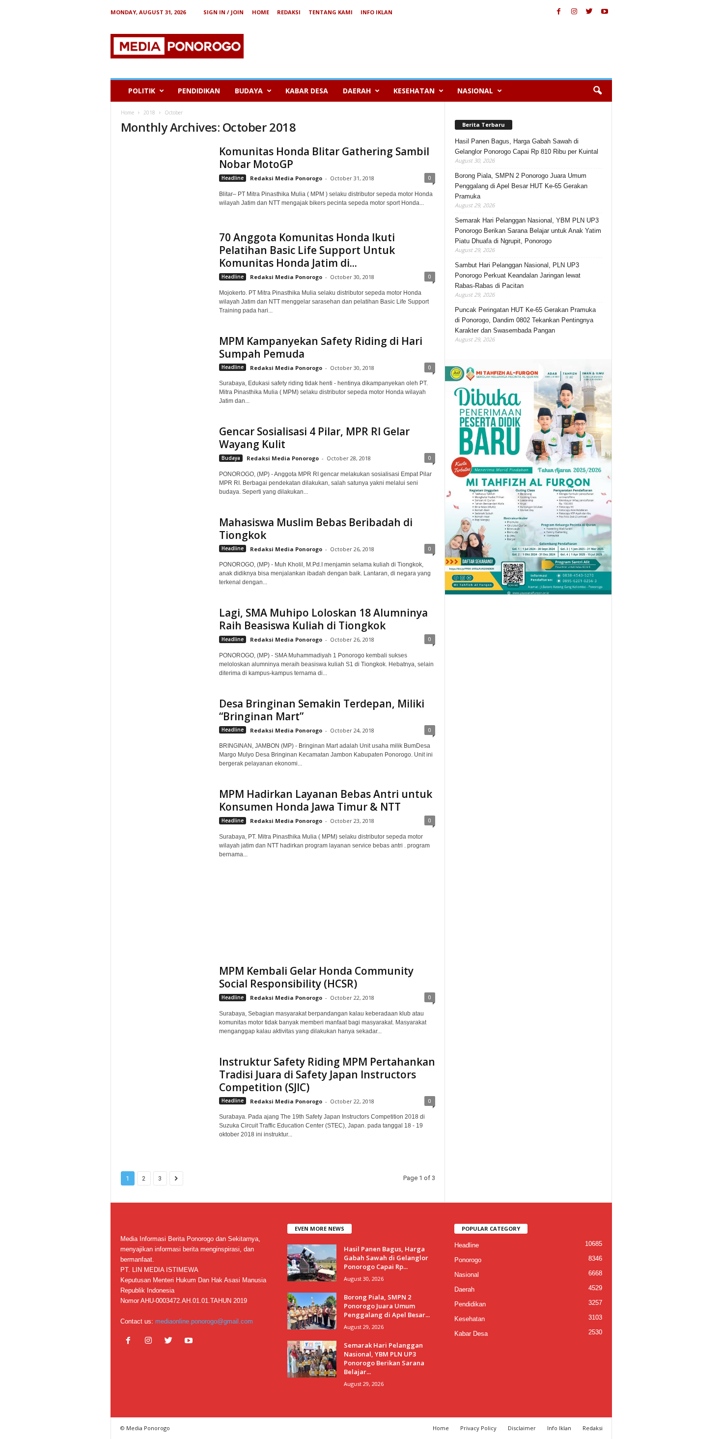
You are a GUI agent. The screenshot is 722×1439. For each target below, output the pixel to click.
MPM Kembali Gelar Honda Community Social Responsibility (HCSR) (316, 977)
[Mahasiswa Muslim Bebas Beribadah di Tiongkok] (165, 549)
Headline (233, 177)
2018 (149, 112)
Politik (141, 90)
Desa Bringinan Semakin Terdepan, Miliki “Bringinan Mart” (321, 710)
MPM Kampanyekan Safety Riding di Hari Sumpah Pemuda (320, 347)
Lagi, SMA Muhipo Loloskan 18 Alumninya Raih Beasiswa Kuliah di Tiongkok (323, 619)
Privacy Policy (478, 1428)
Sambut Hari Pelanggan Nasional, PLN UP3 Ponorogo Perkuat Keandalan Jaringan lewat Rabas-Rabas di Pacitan (518, 275)
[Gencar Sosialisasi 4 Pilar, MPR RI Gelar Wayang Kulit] (165, 450)
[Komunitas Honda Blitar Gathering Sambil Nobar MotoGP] (165, 169)
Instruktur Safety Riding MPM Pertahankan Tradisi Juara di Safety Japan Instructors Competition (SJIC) (327, 1074)
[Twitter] (589, 12)
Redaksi (289, 12)
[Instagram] (574, 12)
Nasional (475, 90)
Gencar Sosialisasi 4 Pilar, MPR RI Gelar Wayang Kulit (314, 437)
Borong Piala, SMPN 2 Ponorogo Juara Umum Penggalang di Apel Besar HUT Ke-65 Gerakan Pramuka (521, 186)
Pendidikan (199, 90)
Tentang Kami (330, 12)
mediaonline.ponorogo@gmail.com (204, 1321)
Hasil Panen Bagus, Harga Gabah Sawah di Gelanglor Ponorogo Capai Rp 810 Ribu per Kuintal (526, 146)
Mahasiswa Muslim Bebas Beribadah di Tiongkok (316, 528)
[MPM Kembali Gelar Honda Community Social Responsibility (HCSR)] (165, 993)
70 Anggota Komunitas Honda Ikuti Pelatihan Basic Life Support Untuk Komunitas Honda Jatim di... (307, 250)
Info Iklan (376, 12)
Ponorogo (467, 1260)
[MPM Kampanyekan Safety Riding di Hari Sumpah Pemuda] (165, 359)
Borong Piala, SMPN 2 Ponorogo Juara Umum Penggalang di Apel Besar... (387, 1306)
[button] (597, 91)
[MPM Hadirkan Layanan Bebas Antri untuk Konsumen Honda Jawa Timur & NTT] (165, 866)
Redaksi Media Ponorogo (286, 178)
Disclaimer (522, 1428)
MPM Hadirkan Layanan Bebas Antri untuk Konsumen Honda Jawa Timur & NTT (325, 800)
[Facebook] (559, 12)
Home (260, 12)
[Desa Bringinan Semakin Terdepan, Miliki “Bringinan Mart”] (165, 730)
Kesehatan (414, 90)
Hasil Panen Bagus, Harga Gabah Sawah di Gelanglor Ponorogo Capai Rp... (386, 1257)
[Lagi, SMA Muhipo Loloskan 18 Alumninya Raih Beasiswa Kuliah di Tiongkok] (165, 639)
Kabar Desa (306, 90)
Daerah (357, 90)
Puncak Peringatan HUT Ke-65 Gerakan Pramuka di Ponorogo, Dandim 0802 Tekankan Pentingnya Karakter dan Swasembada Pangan (525, 320)
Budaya (249, 90)
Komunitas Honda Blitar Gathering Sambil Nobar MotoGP (324, 157)
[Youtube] (605, 12)
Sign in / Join (223, 12)
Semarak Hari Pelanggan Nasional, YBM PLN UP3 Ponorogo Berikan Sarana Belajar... (384, 1358)
